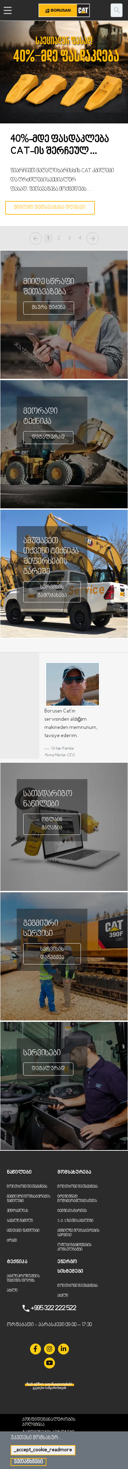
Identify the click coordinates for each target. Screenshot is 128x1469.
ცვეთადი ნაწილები (23, 1230)
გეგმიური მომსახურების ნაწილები (28, 1199)
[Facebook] (35, 1349)
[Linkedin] (63, 1349)
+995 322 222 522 (53, 1308)
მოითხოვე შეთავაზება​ (77, 1186)
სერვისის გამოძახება (52, 591)
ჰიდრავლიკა (17, 1211)
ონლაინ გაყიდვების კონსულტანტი (74, 1247)
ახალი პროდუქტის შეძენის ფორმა (23, 1278)
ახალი (12, 1290)
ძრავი (12, 1240)
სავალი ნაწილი (20, 1221)
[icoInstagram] (49, 1349)
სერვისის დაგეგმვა (52, 953)
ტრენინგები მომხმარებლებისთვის (77, 1199)
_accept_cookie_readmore (43, 1450)
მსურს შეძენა (49, 308)
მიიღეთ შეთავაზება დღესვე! (50, 207)
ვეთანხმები (28, 1462)
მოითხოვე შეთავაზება (27, 1186)
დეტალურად (48, 437)
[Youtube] (49, 1363)
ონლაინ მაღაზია (52, 824)
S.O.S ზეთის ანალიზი (75, 1221)
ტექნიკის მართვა (72, 1211)
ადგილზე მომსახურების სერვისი (78, 1233)
